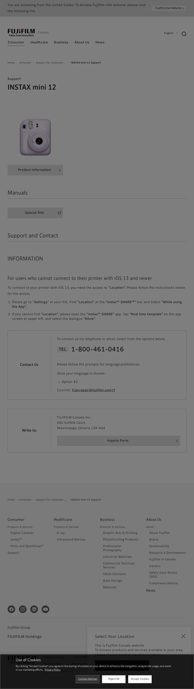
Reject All (113, 679)
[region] (97, 671)
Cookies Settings (87, 679)
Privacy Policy (52, 670)
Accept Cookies (140, 679)
